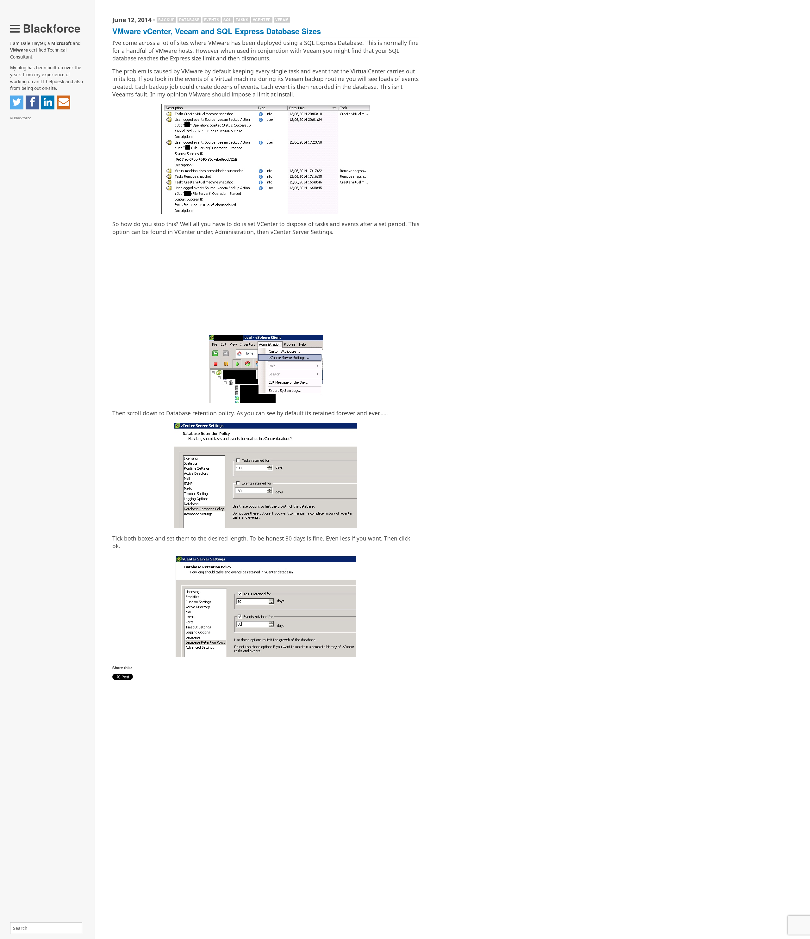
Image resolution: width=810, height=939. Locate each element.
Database (189, 19)
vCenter (262, 19)
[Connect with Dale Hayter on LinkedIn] (47, 102)
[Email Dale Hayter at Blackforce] (63, 102)
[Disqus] (265, 857)
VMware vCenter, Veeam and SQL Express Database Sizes (216, 31)
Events (211, 19)
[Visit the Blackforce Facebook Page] (32, 102)
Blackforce (50, 28)
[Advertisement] (265, 285)
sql (227, 19)
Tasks (242, 19)
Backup (166, 19)
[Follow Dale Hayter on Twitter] (16, 102)
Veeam (282, 19)
